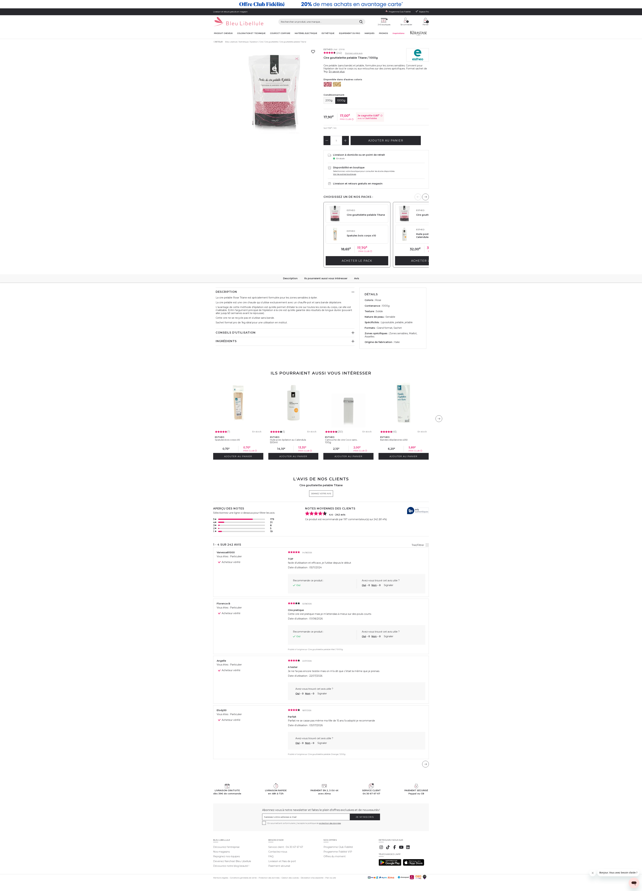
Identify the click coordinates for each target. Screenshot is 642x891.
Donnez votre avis (353, 53)
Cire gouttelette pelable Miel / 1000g (325, 649)
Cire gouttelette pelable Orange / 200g (326, 754)
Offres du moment (335, 856)
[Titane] (328, 84)
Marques (369, 33)
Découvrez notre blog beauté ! (231, 865)
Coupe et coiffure (280, 33)
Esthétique (328, 33)
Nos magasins (221, 851)
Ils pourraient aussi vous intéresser (325, 278)
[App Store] (413, 864)
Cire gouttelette (271, 42)
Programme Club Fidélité (338, 847)
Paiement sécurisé (279, 865)
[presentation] (425, 197)
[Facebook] (394, 848)
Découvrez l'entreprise (226, 847)
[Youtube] (401, 848)
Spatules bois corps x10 (227, 439)
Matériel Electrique (306, 33)
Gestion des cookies (290, 878)
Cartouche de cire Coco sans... (341, 439)
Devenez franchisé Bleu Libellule (232, 861)
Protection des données (269, 878)
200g (329, 100)
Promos (383, 33)
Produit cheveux (223, 33)
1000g (341, 100)
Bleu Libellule (231, 42)
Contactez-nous (277, 851)
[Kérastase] (418, 34)
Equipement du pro (349, 33)
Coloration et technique (251, 33)
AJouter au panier (385, 140)
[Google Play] (390, 864)
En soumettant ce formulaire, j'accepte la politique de (304, 823)
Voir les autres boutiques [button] (344, 174)
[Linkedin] (407, 848)
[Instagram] (381, 848)
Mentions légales (220, 878)
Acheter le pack (357, 260)
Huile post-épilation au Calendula (288, 439)
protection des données (330, 823)
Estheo (328, 49)
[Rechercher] (361, 22)
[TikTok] (387, 848)
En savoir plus (337, 71)
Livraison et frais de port (282, 861)
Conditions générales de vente (243, 878)
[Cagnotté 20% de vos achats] (321, 4)
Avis (356, 278)
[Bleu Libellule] (238, 22)
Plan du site (330, 878)
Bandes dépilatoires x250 (394, 439)
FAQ (271, 856)
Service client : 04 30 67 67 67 (285, 847)
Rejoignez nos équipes (226, 856)
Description (290, 278)
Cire (261, 42)
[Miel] (337, 84)
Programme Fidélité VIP (338, 851)
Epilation (254, 42)
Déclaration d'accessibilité (312, 878)
